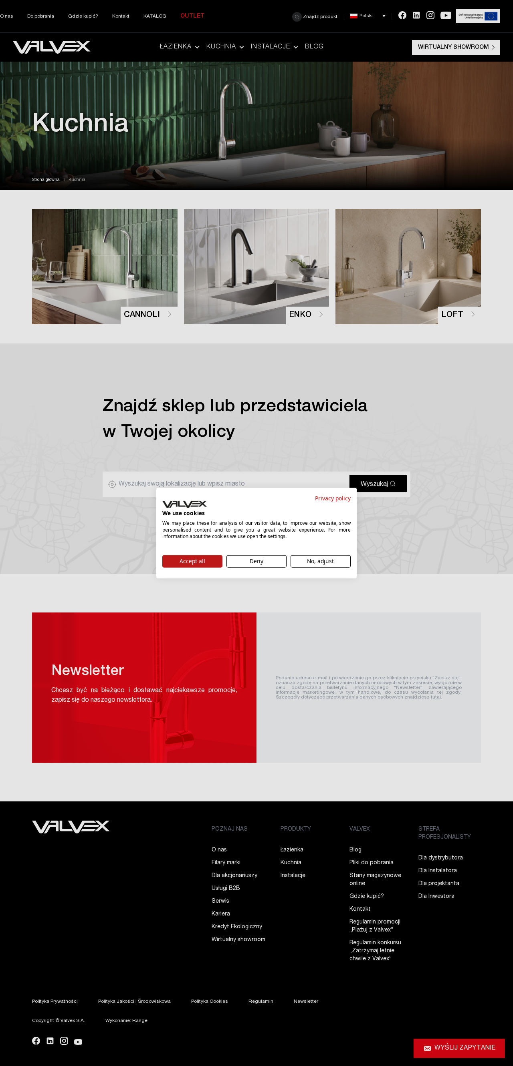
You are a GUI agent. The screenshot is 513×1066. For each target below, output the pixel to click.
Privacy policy (333, 498)
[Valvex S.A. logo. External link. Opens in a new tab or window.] (184, 504)
